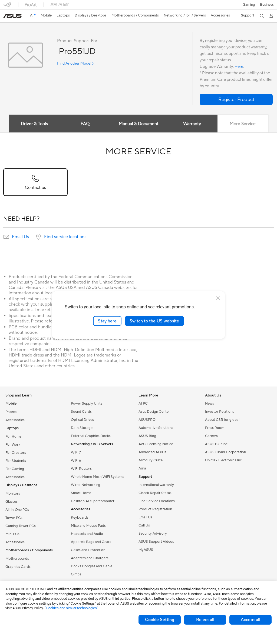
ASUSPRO (147, 420)
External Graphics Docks (91, 436)
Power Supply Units (86, 403)
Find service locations (65, 236)
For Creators (15, 453)
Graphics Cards (18, 567)
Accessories (15, 420)
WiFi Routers (81, 468)
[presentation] (6, 237)
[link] (12, 16)
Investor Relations (219, 411)
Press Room (214, 428)
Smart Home (81, 493)
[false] (236, 99)
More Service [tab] (243, 123)
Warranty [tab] (192, 123)
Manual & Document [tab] (139, 123)
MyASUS (145, 550)
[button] (249, 4)
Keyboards (79, 517)
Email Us (20, 236)
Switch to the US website (154, 321)
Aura (142, 468)
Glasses (11, 501)
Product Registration (155, 509)
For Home (13, 436)
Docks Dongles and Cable (91, 566)
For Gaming (14, 469)
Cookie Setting (159, 619)
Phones (11, 412)
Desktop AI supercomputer (92, 501)
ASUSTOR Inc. (216, 444)
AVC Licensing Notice (155, 444)
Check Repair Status (155, 493)
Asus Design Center (154, 411)
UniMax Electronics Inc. (224, 460)
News (209, 403)
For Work (12, 444)
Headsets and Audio (87, 534)
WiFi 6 (76, 460)
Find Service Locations (156, 501)
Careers (211, 436)
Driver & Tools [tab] (34, 123)
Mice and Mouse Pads (88, 526)
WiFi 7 (76, 452)
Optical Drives (82, 420)
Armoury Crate (150, 460)
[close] (218, 298)
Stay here (107, 321)
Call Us (144, 525)
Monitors (12, 493)
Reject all (205, 619)
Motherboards (17, 558)
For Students (15, 461)
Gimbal (76, 574)
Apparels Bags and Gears (91, 542)
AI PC (143, 403)
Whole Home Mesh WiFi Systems (97, 477)
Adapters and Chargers (89, 558)
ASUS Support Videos (156, 541)
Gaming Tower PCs (20, 526)
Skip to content (6, 16)
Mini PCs (12, 534)
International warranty (156, 485)
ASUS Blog (147, 436)
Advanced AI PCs (152, 452)
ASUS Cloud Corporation (225, 452)
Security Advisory (152, 533)
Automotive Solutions (155, 428)
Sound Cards (81, 411)
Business (267, 4)
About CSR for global (222, 420)
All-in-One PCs (17, 510)
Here (239, 66)
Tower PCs (13, 518)
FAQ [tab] (85, 123)
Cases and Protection (88, 550)
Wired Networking (85, 485)
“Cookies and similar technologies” (71, 608)
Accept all (250, 619)
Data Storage (82, 428)
